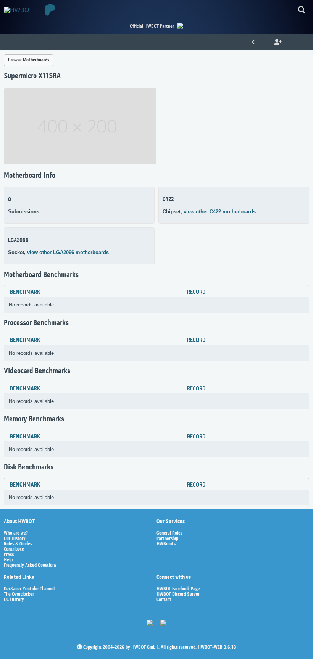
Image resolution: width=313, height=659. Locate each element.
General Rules (169, 533)
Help (8, 560)
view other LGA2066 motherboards (68, 252)
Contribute (14, 549)
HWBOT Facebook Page (178, 589)
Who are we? (16, 533)
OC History (14, 600)
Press (9, 554)
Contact (163, 600)
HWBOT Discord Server (178, 594)
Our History (15, 538)
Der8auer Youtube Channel (29, 589)
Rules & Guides (18, 544)
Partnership (167, 538)
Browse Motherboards (28, 60)
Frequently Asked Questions (30, 565)
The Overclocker (19, 594)
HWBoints (166, 544)
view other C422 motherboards (220, 211)
